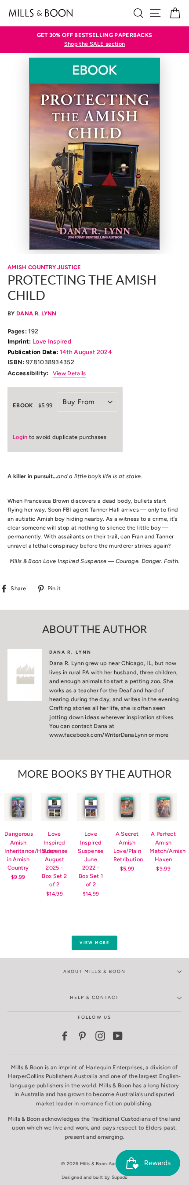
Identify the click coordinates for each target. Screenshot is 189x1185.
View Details (69, 373)
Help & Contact (95, 997)
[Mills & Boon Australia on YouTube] (118, 1036)
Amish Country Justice (44, 267)
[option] (94, 40)
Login (20, 437)
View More (94, 942)
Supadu (120, 1177)
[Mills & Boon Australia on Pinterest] (82, 1036)
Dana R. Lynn (36, 313)
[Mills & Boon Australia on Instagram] (100, 1036)
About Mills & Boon (94, 971)
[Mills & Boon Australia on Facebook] (64, 1036)
